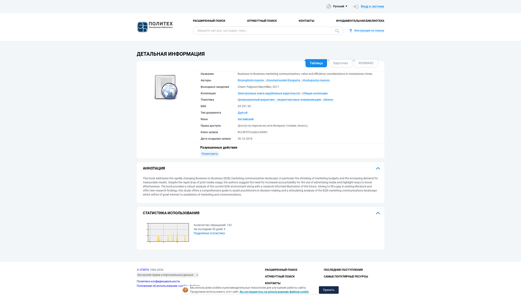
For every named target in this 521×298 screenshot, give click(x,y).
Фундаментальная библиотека (360, 20)
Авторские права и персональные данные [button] (165, 274)
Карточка (340, 63)
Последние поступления (343, 269)
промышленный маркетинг (256, 99)
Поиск (336, 31)
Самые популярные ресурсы (346, 276)
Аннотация (154, 168)
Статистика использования (171, 213)
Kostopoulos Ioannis (316, 80)
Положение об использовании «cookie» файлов (168, 285)
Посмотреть (209, 153)
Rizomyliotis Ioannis (251, 80)
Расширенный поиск (209, 20)
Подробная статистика (209, 233)
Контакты (306, 20)
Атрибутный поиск (262, 20)
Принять (329, 289)
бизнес (328, 99)
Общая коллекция (315, 93)
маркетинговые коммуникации (299, 99)
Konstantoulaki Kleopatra (283, 80)
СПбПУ (144, 269)
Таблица (316, 63)
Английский (246, 119)
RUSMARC (366, 63)
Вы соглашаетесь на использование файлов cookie (274, 291)
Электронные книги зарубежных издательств (269, 93)
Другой (242, 112)
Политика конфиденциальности (158, 281)
